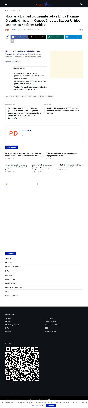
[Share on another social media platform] (12, 41)
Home (7, 11)
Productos (10, 279)
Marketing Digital (12, 267)
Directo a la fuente (12, 62)
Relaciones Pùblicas (13, 287)
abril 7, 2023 (27, 30)
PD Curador (16, 30)
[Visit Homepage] (44, 4)
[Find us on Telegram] (49, 400)
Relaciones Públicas (46, 96)
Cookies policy (27, 400)
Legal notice (40, 400)
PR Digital (32, 96)
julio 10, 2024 (10, 158)
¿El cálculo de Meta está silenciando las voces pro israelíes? (70, 166)
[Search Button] (81, 3)
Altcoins (9, 259)
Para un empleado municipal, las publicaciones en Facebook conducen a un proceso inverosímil (29, 75)
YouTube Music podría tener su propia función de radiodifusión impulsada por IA (16, 167)
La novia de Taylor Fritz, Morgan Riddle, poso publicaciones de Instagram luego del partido (42, 167)
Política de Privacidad (12, 400)
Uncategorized (11, 296)
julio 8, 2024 (64, 169)
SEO (6, 292)
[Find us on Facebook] (46, 400)
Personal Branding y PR (19, 96)
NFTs (7, 271)
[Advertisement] (66, 64)
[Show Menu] (6, 3)
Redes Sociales (15, 11)
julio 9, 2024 (50, 158)
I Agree (51, 405)
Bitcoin (8, 263)
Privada (8, 275)
